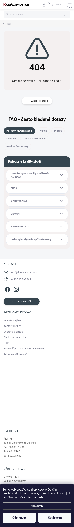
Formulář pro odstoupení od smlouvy (24, 348)
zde (41, 497)
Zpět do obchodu (39, 101)
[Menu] (69, 4)
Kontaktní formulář (21, 301)
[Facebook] (7, 289)
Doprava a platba (13, 331)
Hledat (66, 14)
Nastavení (37, 506)
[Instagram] (16, 289)
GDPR (7, 343)
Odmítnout (19, 517)
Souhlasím (55, 517)
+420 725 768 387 (21, 279)
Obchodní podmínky (15, 337)
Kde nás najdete (12, 320)
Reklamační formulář (15, 354)
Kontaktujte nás (12, 326)
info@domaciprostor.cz (24, 272)
